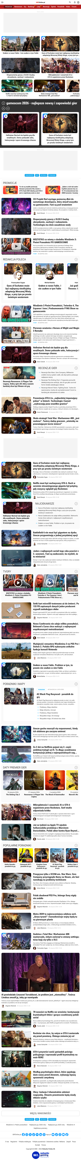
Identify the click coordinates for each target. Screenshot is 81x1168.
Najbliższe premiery (40, 1128)
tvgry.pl (40, 571)
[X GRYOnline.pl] (30, 1134)
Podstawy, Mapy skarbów (48, 707)
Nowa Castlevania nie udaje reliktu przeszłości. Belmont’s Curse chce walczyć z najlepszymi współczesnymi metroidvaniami (58, 518)
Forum (74, 7)
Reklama (62, 1142)
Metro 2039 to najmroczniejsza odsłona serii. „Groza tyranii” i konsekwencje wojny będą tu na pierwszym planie (40, 921)
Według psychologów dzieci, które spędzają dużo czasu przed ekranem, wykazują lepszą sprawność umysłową (40, 1079)
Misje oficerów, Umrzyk (48, 710)
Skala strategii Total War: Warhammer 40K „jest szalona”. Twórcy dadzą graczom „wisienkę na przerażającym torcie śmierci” (49, 88)
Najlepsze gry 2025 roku (56, 1125)
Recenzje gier (58, 368)
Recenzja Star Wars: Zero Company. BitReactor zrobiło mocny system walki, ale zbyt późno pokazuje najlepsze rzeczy (59, 375)
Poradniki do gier (40, 684)
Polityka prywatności (39, 1142)
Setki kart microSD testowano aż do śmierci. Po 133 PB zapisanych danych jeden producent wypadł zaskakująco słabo (40, 611)
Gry (25, 7)
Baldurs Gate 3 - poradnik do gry (73, 857)
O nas (7, 1142)
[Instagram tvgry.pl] (59, 1134)
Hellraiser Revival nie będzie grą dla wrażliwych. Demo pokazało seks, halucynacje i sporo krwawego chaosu (20, 127)
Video (68, 7)
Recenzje (46, 7)
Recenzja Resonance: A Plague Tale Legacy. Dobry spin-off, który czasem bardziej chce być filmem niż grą (19, 377)
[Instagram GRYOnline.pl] (26, 1134)
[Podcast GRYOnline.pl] (37, 1134)
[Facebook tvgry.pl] (66, 1134)
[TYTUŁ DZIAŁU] (40, 767)
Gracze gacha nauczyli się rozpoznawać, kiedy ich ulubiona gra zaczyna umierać (40, 734)
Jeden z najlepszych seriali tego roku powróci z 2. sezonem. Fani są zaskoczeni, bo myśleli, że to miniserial (40, 558)
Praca (74, 1142)
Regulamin (13, 1142)
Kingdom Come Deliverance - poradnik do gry (41, 858)
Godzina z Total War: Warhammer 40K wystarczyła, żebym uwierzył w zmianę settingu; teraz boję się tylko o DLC (40, 941)
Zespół (68, 1142)
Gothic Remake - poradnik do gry (10, 857)
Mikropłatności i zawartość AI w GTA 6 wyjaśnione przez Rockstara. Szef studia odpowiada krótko (60, 68)
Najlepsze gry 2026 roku (37, 1125)
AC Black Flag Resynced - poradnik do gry (40, 704)
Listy (38, 7)
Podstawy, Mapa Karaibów (49, 713)
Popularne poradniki (40, 845)
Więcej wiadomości (40, 1113)
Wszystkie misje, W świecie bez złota (52, 719)
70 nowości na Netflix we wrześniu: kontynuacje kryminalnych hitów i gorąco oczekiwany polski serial (40, 1019)
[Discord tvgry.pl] (63, 1134)
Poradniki (60, 7)
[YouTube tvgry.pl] (53, 1134)
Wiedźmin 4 (71, 1125)
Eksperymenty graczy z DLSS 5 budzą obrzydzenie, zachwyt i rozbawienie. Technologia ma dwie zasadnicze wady (20, 68)
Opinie (53, 7)
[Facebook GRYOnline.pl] (23, 1134)
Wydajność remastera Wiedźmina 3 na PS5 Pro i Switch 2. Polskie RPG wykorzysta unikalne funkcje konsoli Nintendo (40, 651)
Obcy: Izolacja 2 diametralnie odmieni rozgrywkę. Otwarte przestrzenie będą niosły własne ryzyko (40, 1099)
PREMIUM (8, 7)
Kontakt (37, 1145)
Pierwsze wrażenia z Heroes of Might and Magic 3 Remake (40, 335)
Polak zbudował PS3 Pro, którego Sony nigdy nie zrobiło (40, 901)
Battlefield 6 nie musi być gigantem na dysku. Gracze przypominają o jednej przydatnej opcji (40, 538)
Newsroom (18, 7)
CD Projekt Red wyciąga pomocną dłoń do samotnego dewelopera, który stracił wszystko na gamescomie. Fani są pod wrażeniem (40, 206)
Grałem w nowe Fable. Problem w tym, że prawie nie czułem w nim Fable (20, 46)
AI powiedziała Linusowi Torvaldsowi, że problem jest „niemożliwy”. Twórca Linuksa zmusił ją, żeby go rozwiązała (40, 980)
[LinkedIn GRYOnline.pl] (40, 1134)
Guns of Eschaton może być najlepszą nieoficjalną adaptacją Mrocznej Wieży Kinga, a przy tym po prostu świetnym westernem (60, 46)
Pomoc (43, 1145)
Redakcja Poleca (40, 259)
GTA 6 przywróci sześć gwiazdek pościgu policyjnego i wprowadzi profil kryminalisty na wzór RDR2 (40, 1059)
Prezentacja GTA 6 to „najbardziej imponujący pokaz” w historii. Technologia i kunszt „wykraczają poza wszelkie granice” (40, 405)
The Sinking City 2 (13, 783)
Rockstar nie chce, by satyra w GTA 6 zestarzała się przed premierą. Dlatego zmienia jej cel (40, 1039)
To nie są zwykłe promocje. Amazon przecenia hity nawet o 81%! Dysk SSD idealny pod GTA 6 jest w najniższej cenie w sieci (23, 190)
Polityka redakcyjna (25, 1142)
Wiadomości (29, 175)
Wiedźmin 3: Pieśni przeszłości (16, 1125)
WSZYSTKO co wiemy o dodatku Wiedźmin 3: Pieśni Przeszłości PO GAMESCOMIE (40, 246)
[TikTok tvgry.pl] (56, 1134)
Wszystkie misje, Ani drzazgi (49, 716)
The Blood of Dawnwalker (55, 783)
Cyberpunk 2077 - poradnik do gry (26, 857)
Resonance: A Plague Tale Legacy (34, 784)
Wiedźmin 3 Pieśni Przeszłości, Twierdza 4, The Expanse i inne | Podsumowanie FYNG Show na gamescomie (40, 314)
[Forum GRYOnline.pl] (44, 1134)
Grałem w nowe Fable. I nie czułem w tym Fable (50, 281)
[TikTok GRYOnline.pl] (33, 1134)
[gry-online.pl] (40, 2)
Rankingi (31, 7)
